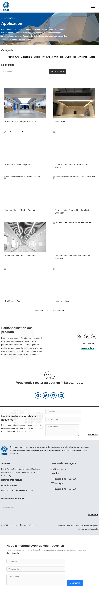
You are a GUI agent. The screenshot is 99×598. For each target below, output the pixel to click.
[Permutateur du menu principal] (92, 6)
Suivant (61, 311)
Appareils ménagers (30, 57)
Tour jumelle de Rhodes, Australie (20, 210)
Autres (92, 57)
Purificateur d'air (12, 301)
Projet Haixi (60, 122)
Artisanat (83, 57)
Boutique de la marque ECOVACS (21, 122)
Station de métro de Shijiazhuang (20, 256)
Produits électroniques (52, 57)
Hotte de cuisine (62, 301)
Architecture (13, 57)
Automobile (70, 57)
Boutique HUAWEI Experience (19, 164)
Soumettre (93, 434)
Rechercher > (57, 71)
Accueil (4, 18)
